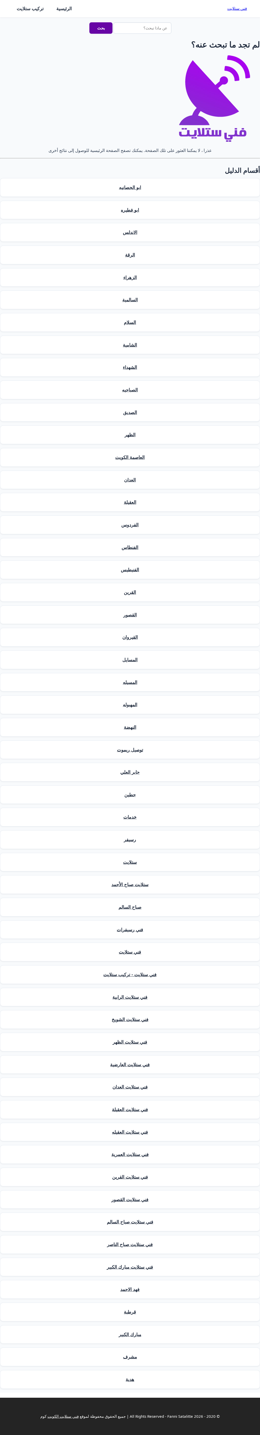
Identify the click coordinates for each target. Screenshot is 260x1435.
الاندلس (130, 232)
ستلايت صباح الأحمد (130, 884)
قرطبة (130, 1312)
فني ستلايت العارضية (130, 1064)
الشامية (130, 345)
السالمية (130, 300)
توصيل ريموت (130, 750)
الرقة (130, 255)
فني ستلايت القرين (130, 1177)
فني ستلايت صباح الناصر (130, 1244)
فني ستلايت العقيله (130, 1132)
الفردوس (130, 525)
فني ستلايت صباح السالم (130, 1222)
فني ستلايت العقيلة (130, 1109)
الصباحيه (130, 390)
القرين (130, 592)
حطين (130, 794)
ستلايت (130, 862)
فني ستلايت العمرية (130, 1154)
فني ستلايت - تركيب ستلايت (130, 974)
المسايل (130, 659)
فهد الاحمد (130, 1289)
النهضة (130, 727)
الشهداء (130, 367)
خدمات (130, 817)
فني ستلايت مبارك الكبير (130, 1267)
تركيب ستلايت (30, 8)
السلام (130, 322)
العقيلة (130, 502)
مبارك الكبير (130, 1334)
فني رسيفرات (130, 929)
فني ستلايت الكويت (63, 1416)
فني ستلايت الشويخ (130, 1019)
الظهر (130, 434)
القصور (130, 615)
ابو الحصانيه (130, 187)
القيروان (130, 637)
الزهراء (130, 277)
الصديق (130, 412)
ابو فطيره (130, 210)
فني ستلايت (237, 8)
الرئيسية (64, 8)
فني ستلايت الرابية (130, 997)
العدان (130, 480)
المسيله (130, 682)
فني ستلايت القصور (130, 1199)
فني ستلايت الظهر (130, 1042)
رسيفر (130, 839)
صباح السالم (130, 907)
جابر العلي (130, 772)
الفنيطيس (130, 569)
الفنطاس (130, 547)
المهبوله (130, 704)
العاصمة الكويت (130, 457)
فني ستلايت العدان (130, 1087)
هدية (130, 1379)
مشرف (130, 1357)
